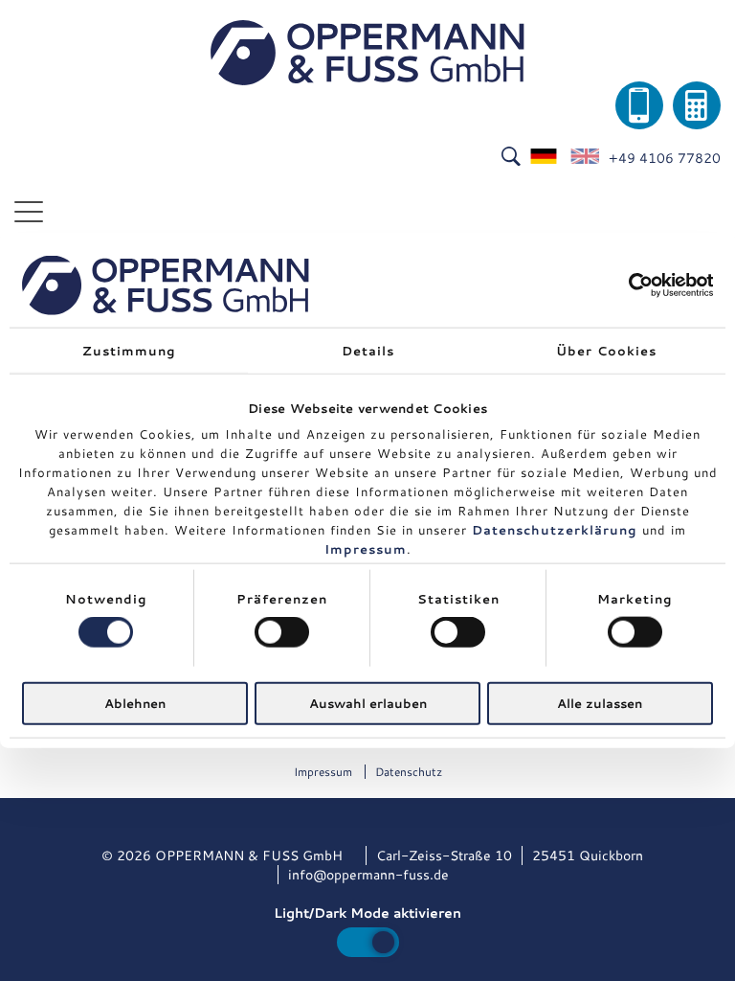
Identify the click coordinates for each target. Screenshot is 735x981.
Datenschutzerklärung (554, 529)
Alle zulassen (599, 702)
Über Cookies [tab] (606, 350)
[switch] (282, 632)
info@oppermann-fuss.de (368, 874)
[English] (584, 158)
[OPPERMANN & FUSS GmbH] (367, 52)
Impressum (365, 549)
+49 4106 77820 (665, 158)
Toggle (368, 942)
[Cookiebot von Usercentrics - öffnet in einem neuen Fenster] (629, 285)
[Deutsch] (544, 158)
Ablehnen (135, 702)
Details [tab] (368, 350)
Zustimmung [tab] (129, 350)
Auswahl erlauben (368, 702)
